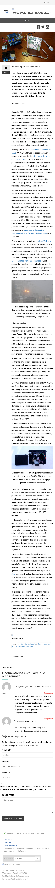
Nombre (6, 750)
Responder (48, 693)
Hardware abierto (44, 644)
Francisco (19, 721)
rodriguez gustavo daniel (27, 686)
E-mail (5, 761)
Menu (46, 2)
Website (6, 772)
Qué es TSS (8, 839)
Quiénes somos (10, 845)
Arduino (21, 644)
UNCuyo (29, 646)
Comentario (8, 795)
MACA (14, 646)
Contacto (8, 842)
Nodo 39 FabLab (43, 241)
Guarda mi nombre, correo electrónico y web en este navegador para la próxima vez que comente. (27, 788)
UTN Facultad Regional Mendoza (26, 260)
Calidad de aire (30, 644)
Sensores (21, 646)
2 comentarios (17, 656)
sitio (13, 574)
